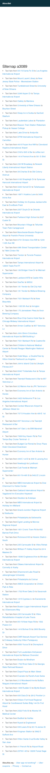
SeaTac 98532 (18, 282)
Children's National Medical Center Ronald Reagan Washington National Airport (23, 348)
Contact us (26, 766)
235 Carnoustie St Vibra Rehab (26, 544)
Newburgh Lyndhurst (21, 463)
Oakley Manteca (19, 101)
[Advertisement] (25, 35)
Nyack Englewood (20, 722)
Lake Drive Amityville (21, 132)
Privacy (16, 766)
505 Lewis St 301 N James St (25, 727)
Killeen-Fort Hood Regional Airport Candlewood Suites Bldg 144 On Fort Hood (23, 703)
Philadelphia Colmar (21, 579)
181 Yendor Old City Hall (23, 286)
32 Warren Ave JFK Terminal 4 (25, 386)
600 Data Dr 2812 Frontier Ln (25, 695)
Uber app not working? (26, 762)
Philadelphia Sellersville (23, 517)
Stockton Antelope (20, 498)
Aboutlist (6, 3)
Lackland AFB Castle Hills (24, 277)
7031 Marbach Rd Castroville (25, 340)
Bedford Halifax (19, 718)
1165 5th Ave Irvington (22, 306)
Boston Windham (20, 659)
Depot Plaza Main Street (23, 671)
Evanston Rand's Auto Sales (25, 675)
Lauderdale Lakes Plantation (25, 120)
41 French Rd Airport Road (24, 746)
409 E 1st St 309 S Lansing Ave (26, 458)
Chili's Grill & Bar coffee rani (24, 152)
